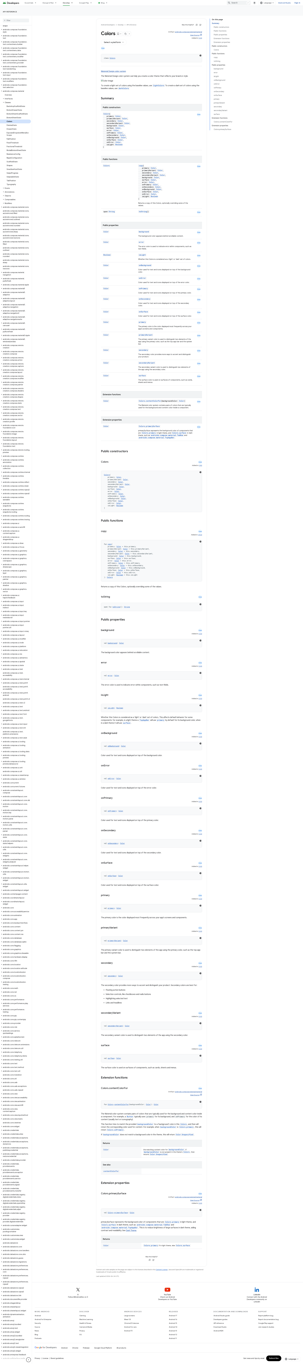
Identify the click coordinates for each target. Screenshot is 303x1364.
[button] (15, 31)
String (112, 211)
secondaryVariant (147, 363)
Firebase (86, 1348)
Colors (112, 58)
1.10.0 (200, 535)
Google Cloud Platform (103, 1348)
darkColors (124, 88)
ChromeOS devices (131, 1323)
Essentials (29, 3)
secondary (143, 350)
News (37, 1331)
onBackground (145, 265)
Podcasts (38, 1338)
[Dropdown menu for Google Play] (92, 3)
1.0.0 (200, 38)
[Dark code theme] (200, 55)
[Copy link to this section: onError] (112, 765)
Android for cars (130, 1327)
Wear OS (127, 1319)
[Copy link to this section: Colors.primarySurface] (128, 1193)
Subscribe (274, 1358)
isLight (142, 255)
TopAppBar (144, 720)
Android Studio (284, 3)
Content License (162, 1270)
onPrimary (143, 288)
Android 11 (173, 1338)
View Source (194, 35)
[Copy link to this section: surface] (111, 1045)
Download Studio (220, 1327)
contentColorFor (153, 401)
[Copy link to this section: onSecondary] (118, 830)
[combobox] (238, 3)
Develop (66, 3)
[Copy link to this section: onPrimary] (115, 798)
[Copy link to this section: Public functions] (126, 520)
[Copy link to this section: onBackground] (119, 733)
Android (38, 1316)
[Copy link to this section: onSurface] (114, 863)
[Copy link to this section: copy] (109, 531)
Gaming (82, 1316)
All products (121, 1348)
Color (117, 116)
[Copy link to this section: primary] (112, 895)
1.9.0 (200, 465)
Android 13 (173, 1331)
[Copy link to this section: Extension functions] (130, 1077)
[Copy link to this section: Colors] (110, 462)
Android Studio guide (222, 1316)
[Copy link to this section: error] (109, 662)
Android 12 (173, 1334)
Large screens (129, 1316)
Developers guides (220, 1319)
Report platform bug (265, 1316)
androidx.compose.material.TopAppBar (156, 437)
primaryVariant (145, 335)
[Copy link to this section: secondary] (115, 963)
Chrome (75, 1348)
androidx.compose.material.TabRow (167, 435)
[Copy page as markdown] (126, 34)
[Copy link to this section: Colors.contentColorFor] (130, 1088)
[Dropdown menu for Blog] (108, 3)
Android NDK (218, 1331)
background (144, 232)
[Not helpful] (200, 25)
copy (141, 166)
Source (37, 1327)
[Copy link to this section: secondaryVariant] (122, 1013)
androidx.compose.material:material (188, 32)
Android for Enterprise (43, 1319)
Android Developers (108, 25)
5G (80, 1334)
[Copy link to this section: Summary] (116, 98)
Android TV (128, 1331)
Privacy (82, 1331)
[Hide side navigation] (28, 1359)
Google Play (84, 3)
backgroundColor (145, 1124)
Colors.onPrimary (115, 1130)
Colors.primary (149, 433)
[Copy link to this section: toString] (112, 597)
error (141, 242)
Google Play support (265, 1323)
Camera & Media (85, 1327)
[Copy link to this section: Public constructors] (131, 451)
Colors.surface (179, 433)
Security (38, 1323)
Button (130, 1116)
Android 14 (173, 1327)
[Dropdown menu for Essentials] (36, 3)
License (45, 1358)
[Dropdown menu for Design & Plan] (57, 3)
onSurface (143, 312)
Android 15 (173, 1323)
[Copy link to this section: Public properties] (128, 619)
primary (142, 322)
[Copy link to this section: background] (116, 630)
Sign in (297, 3)
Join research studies (266, 1327)
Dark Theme (131, 1230)
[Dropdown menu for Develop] (73, 3)
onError (142, 278)
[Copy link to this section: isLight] (110, 695)
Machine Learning (86, 1319)
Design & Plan (48, 3)
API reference (10, 12)
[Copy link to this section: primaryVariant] (119, 927)
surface (142, 375)
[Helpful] (196, 25)
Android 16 (173, 1319)
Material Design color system (113, 71)
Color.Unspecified (184, 1134)
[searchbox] (16, 20)
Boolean (119, 144)
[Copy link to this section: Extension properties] (132, 1183)
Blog (103, 3)
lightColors (158, 85)
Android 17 (173, 1316)
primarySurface (153, 426)
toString (143, 211)
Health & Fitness (85, 1323)
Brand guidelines (57, 1358)
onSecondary (144, 299)
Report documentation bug (268, 1319)
